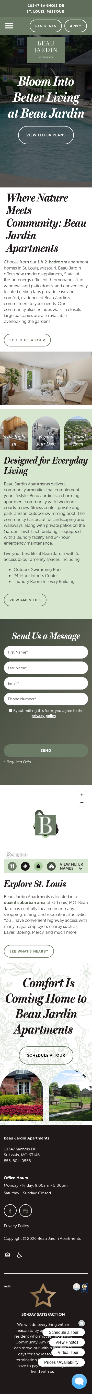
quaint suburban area (24, 902)
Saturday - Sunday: (20, 1192)
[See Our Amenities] (46, 440)
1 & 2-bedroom (52, 262)
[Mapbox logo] (16, 855)
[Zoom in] (82, 795)
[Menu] (9, 26)
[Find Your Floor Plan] (14, 440)
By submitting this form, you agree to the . (48, 713)
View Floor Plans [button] (46, 135)
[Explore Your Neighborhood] (78, 437)
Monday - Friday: (19, 1185)
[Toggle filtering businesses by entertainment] (25, 866)
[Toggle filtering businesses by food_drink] (12, 866)
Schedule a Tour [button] (46, 1055)
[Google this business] (25, 1210)
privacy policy (43, 715)
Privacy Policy (16, 1225)
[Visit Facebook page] (10, 1210)
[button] (46, 26)
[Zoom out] (82, 802)
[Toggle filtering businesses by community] (51, 866)
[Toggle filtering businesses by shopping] (38, 866)
